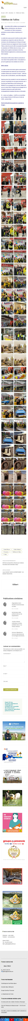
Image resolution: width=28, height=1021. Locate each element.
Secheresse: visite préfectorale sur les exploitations (17, 614)
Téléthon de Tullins (17, 552)
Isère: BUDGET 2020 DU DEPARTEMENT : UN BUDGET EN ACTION (13, 573)
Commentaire (7, 653)
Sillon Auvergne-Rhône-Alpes (11, 998)
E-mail (5, 673)
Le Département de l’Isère (7, 994)
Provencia (6, 552)
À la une (3, 16)
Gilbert (23, 22)
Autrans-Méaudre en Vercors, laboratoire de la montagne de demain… (18, 634)
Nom (5, 666)
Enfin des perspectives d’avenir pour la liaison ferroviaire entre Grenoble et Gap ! (13, 563)
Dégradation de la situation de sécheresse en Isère (18, 604)
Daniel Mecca (7, 549)
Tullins (5, 554)
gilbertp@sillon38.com (8, 971)
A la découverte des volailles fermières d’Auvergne (13, 1002)
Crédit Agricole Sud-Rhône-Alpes (9, 983)
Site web (5, 681)
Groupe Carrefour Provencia (7, 990)
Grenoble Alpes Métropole (7, 987)
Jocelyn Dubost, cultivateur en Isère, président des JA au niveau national (17, 624)
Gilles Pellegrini (17, 549)
